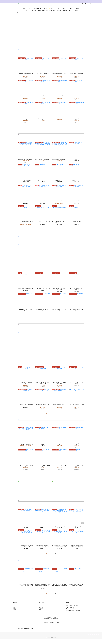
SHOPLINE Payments (53, 637)
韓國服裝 (58, 8)
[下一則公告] (84, 1)
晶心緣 (41, 8)
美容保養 (59, 10)
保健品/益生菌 (45, 10)
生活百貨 (65, 10)
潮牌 (35, 10)
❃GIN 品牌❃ (29, 8)
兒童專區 (76, 10)
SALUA (54, 10)
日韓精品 (26, 10)
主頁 (24, 8)
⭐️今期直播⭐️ (52, 8)
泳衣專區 (64, 8)
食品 (50, 10)
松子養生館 (36, 8)
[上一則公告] (17, 1)
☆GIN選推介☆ (70, 8)
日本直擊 (45, 8)
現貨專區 (70, 10)
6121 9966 (72, 608)
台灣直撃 (31, 10)
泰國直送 (77, 8)
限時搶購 (39, 10)
